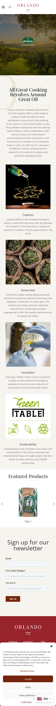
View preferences (28, 695)
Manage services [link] (27, 670)
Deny (28, 687)
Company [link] (28, 641)
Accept (28, 678)
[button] (51, 646)
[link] (28, 507)
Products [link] (13, 641)
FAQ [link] (43, 641)
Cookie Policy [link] (26, 702)
